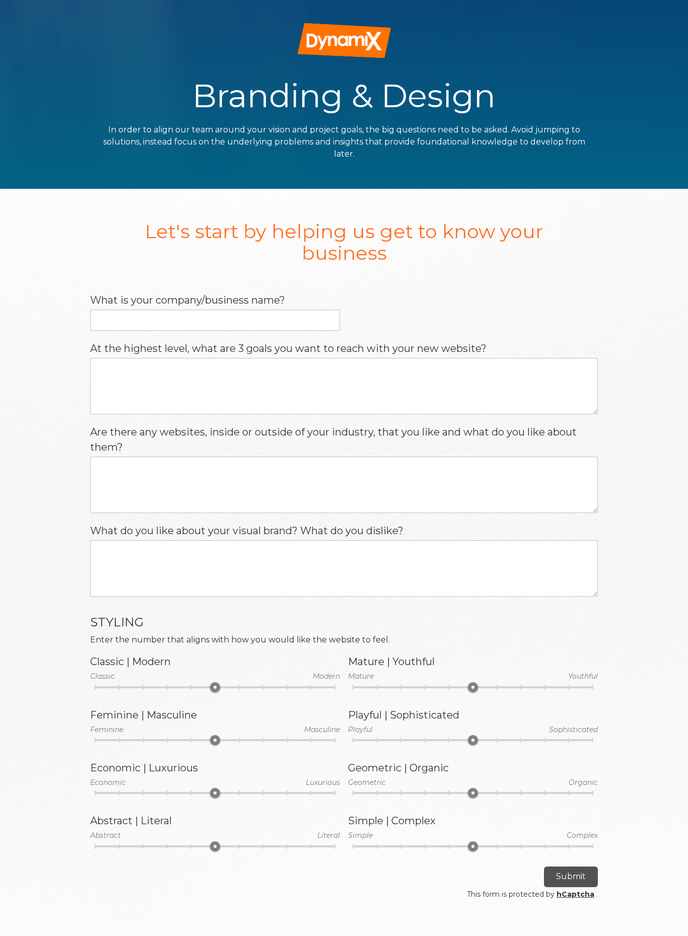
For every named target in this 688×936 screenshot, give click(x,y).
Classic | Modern (130, 662)
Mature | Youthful (391, 662)
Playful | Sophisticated (403, 715)
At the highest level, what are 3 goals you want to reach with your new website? (288, 348)
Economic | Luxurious (144, 768)
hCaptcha (575, 894)
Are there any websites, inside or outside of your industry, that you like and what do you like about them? (333, 439)
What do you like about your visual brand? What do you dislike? (246, 531)
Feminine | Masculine (143, 715)
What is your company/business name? (187, 300)
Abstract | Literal (131, 821)
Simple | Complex (392, 821)
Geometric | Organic (398, 768)
